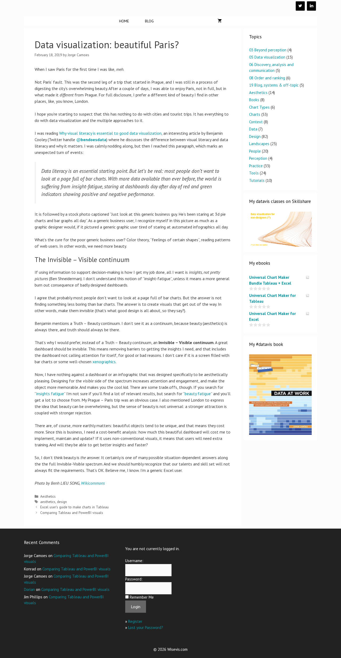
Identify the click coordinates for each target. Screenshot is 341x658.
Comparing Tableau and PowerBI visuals (71, 512)
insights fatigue (50, 393)
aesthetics (47, 501)
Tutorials (257, 180)
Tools (254, 172)
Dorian (29, 589)
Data (253, 129)
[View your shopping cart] (220, 21)
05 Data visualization (267, 57)
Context (256, 121)
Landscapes (259, 143)
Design (255, 136)
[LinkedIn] (311, 6)
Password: (134, 579)
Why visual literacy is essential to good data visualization (110, 133)
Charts (254, 114)
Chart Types (259, 107)
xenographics (104, 361)
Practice (256, 165)
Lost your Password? (145, 627)
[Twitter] (300, 6)
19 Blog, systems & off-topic (274, 85)
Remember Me (142, 597)
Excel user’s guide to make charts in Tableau (74, 507)
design (62, 501)
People (255, 151)
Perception (258, 158)
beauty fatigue (198, 393)
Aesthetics (48, 496)
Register (135, 621)
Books (254, 99)
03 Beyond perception (267, 49)
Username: (134, 560)
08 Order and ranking (267, 77)
